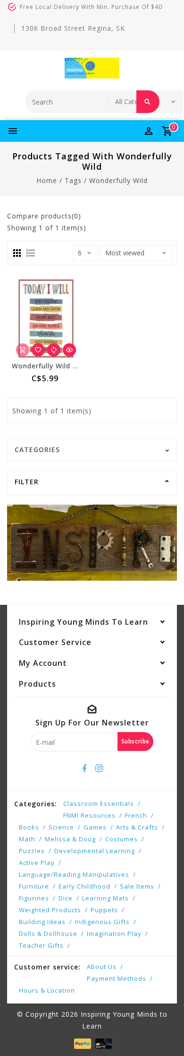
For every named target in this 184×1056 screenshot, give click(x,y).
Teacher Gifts (41, 945)
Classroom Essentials (98, 803)
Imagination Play (114, 933)
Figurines (34, 898)
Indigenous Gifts (102, 921)
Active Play (37, 862)
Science (61, 827)
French (136, 815)
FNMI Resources (89, 815)
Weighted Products (50, 910)
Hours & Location (47, 990)
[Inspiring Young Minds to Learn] (92, 68)
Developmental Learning (94, 851)
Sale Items (137, 886)
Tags (73, 180)
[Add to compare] (53, 350)
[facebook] (85, 768)
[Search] (147, 101)
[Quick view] (69, 350)
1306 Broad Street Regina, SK (73, 28)
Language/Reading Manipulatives (74, 874)
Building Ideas (42, 921)
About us (102, 966)
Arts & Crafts (137, 827)
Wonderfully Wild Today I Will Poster (76, 365)
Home (46, 180)
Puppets (104, 910)
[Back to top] (165, 1032)
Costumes (121, 839)
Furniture (34, 886)
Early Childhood (84, 886)
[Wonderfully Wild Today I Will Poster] (46, 318)
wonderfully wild (118, 180)
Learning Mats (105, 898)
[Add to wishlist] (38, 350)
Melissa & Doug (70, 839)
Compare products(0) (44, 215)
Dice (66, 898)
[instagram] (99, 768)
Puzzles (32, 851)
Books (29, 827)
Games (95, 827)
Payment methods (116, 978)
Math (27, 839)
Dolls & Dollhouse (48, 933)
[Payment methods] (81, 1043)
